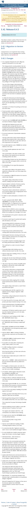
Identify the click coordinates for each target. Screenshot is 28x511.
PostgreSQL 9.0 (15, 8)
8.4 (24, 10)
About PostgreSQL (22, 502)
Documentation (5, 8)
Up (4, 26)
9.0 (22, 10)
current (4, 20)
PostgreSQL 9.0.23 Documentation (14, 24)
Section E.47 (10, 43)
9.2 (17, 10)
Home (14, 489)
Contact (14, 504)
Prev (2, 26)
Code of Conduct (11, 502)
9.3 (14, 10)
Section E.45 (14, 55)
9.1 (19, 10)
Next (25, 26)
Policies (3, 502)
